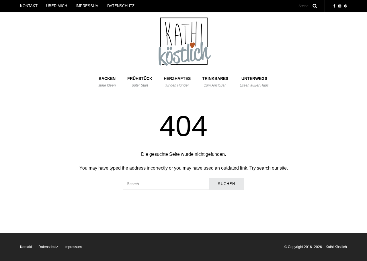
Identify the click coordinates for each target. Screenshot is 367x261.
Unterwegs (254, 81)
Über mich (56, 6)
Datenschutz (120, 6)
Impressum (87, 6)
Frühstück (139, 81)
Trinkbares (215, 81)
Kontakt (29, 6)
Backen (107, 81)
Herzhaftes (177, 81)
